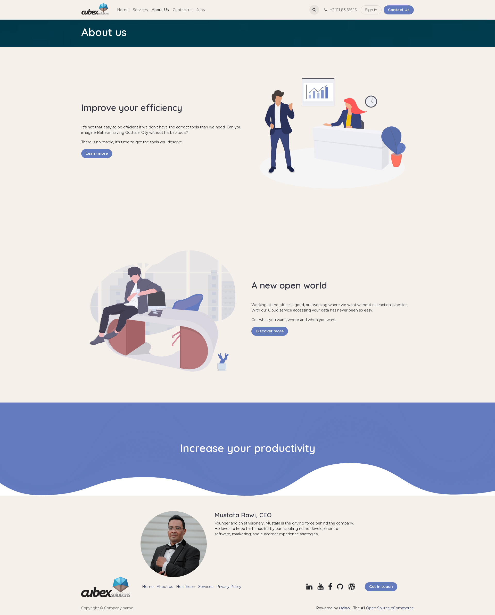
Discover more (270, 331)
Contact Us (398, 9)
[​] (309, 586)
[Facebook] (330, 586)
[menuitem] (123, 10)
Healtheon (185, 586)
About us (165, 586)
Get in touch (381, 586)
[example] (351, 586)
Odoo (345, 608)
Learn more (97, 153)
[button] (314, 10)
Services (205, 586)
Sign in (371, 9)
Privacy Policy (228, 586)
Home (148, 586)
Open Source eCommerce (390, 608)
